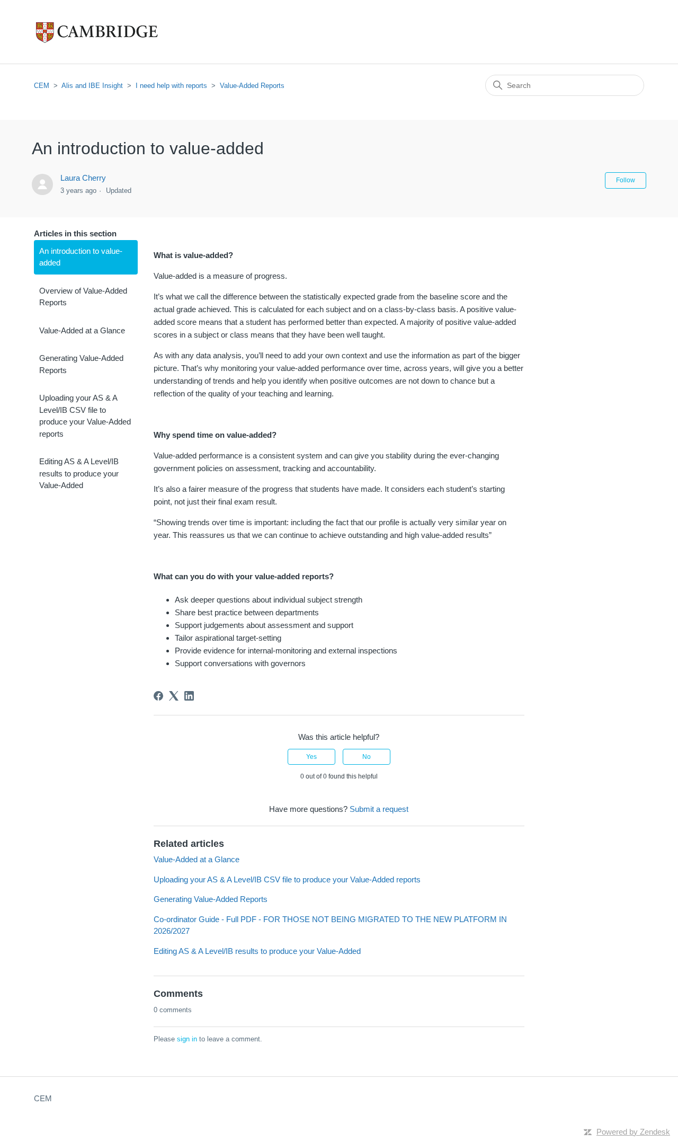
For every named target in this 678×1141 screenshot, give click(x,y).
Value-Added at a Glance (82, 330)
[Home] (119, 31)
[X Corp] (174, 696)
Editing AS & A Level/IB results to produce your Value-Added (79, 473)
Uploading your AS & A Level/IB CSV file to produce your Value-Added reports (85, 415)
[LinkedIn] (189, 696)
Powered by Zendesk (633, 1131)
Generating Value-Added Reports (81, 364)
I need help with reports (171, 86)
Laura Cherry (83, 177)
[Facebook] (158, 696)
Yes (311, 756)
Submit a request (379, 808)
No (366, 756)
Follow (625, 180)
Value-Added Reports (252, 86)
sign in (187, 1039)
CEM (41, 86)
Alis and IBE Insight (92, 86)
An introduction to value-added (80, 257)
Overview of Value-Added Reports (83, 296)
